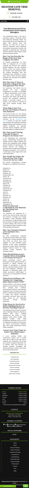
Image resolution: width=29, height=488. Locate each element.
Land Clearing (15, 457)
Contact (15, 466)
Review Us (9, 486)
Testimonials (15, 464)
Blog (15, 471)
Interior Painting (15, 450)
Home (15, 443)
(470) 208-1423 (16, 17)
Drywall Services (15, 459)
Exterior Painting (15, 447)
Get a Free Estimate (15, 1)
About (15, 445)
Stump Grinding (15, 461)
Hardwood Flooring (15, 452)
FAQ (15, 468)
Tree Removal (15, 454)
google (14, 434)
